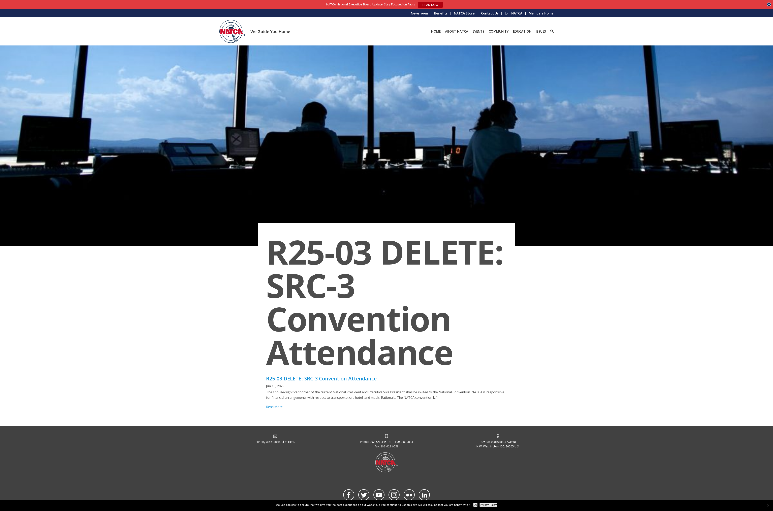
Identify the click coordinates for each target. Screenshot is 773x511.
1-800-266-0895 (402, 442)
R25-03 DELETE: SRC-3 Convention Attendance (321, 378)
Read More (274, 407)
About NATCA (456, 31)
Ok (475, 504)
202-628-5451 (379, 442)
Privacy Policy (488, 504)
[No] (768, 505)
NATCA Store (464, 13)
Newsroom (419, 13)
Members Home (541, 13)
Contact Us (489, 13)
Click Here (287, 442)
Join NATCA (513, 13)
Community (499, 31)
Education (522, 31)
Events (478, 31)
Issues (541, 31)
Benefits (440, 13)
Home (436, 31)
